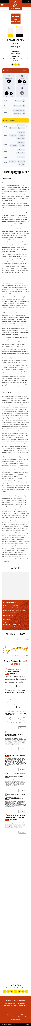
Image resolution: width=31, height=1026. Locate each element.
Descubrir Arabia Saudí (10, 1005)
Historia (8, 1014)
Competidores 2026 (10, 1003)
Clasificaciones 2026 (19, 1001)
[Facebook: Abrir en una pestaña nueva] (4, 991)
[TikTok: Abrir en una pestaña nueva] (19, 991)
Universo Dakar (22, 1003)
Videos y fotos (10, 1008)
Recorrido (9, 1001)
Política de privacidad (8, 1017)
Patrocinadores (20, 1008)
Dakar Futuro (23, 1005)
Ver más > (25, 71)
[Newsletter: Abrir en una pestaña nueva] (23, 991)
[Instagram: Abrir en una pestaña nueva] (15, 991)
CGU (22, 1014)
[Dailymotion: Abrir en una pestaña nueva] (11, 991)
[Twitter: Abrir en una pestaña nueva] (8, 991)
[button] (25, 1)
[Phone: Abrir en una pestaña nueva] (26, 991)
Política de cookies (22, 1017)
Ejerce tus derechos (15, 1019)
